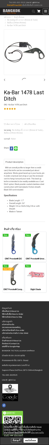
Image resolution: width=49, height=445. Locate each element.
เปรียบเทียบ (31, 124)
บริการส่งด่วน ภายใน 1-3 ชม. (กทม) (15, 333)
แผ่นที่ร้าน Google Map (11, 346)
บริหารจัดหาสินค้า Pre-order (13, 330)
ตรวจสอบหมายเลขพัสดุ (11, 327)
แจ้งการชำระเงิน (8, 324)
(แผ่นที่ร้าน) (25, 365)
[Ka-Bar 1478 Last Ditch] (24, 52)
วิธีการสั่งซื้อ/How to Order (12, 314)
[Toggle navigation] (45, 11)
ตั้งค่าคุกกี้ (16, 440)
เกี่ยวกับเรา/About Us (10, 311)
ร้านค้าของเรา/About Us (11, 340)
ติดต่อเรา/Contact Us (10, 343)
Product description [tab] (14, 162)
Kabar (13, 139)
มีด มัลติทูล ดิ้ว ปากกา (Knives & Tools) (27, 130)
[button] (32, 11)
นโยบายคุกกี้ (18, 435)
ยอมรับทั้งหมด (30, 440)
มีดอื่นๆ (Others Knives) (13, 133)
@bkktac (12, 380)
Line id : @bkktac (33, 2)
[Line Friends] (10, 392)
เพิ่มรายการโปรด (13, 124)
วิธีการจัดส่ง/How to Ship (12, 317)
